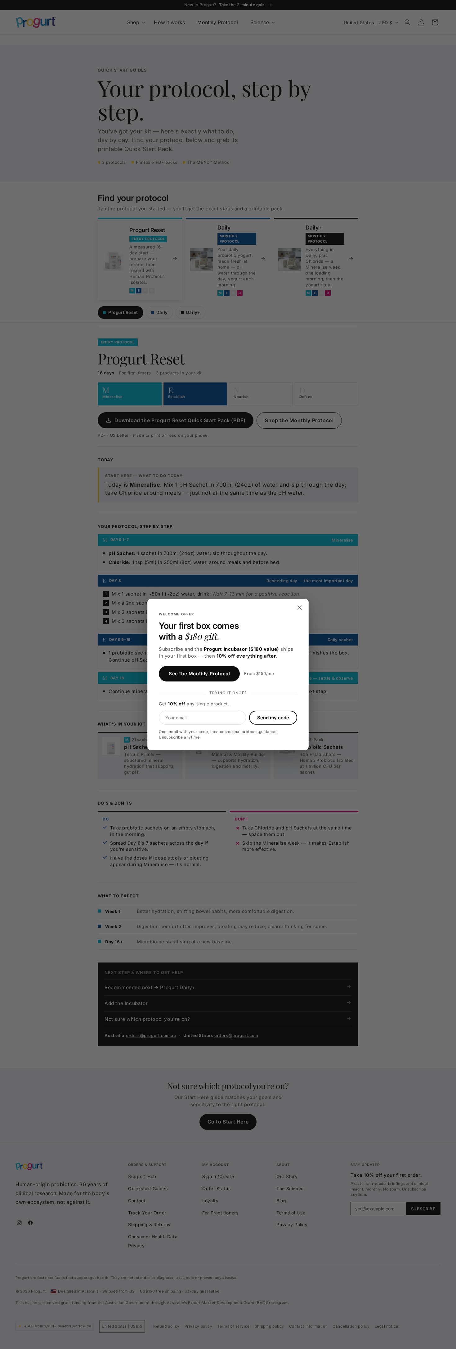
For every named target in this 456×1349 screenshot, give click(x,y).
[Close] (299, 607)
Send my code (273, 718)
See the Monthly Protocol (199, 674)
